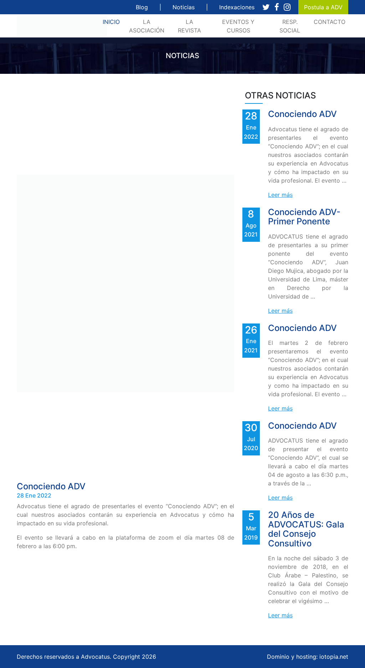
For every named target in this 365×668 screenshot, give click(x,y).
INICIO (113, 21)
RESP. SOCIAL (289, 26)
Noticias (184, 7)
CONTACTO (329, 21)
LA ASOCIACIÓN (146, 26)
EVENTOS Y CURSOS (238, 26)
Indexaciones (237, 7)
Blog (142, 7)
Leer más (280, 194)
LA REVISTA (189, 26)
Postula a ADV (323, 7)
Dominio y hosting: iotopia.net (307, 656)
